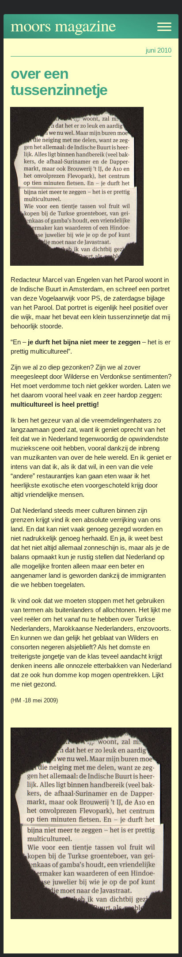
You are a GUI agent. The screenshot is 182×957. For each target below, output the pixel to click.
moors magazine (63, 25)
